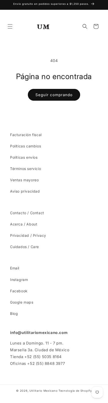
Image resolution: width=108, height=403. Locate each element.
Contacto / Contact (27, 213)
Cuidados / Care (24, 247)
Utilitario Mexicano (43, 390)
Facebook (19, 291)
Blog (14, 313)
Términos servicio (25, 168)
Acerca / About (23, 224)
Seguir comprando (54, 94)
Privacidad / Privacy (28, 235)
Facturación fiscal (26, 135)
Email (14, 268)
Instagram (19, 279)
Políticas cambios (25, 146)
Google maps (21, 302)
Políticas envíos (24, 157)
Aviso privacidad (25, 191)
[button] (10, 26)
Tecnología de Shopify (75, 390)
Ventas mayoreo (24, 180)
